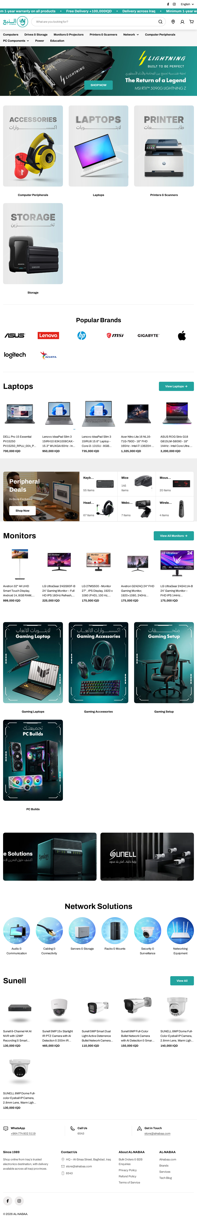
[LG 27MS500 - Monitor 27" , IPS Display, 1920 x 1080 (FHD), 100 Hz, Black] (98, 563)
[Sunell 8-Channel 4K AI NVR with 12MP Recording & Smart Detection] (20, 1008)
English (185, 4)
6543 (69, 1173)
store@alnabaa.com (157, 1133)
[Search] (160, 21)
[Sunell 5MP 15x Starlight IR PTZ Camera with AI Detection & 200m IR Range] (59, 1008)
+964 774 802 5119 (23, 1133)
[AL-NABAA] (50, 857)
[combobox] (98, 21)
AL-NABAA (20, 1214)
